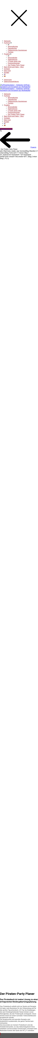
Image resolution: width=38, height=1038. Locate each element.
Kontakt (6, 122)
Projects (33, 147)
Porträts (10, 103)
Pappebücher (12, 99)
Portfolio (7, 96)
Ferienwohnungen (14, 112)
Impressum (8, 80)
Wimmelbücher (13, 98)
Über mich (7, 120)
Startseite (7, 94)
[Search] (1, 131)
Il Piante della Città (14, 111)
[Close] (19, 37)
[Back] (15, 147)
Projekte (7, 105)
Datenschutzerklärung (11, 81)
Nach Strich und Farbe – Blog (14, 116)
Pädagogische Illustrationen (17, 101)
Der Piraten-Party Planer (16, 114)
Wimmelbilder (12, 107)
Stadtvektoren (12, 109)
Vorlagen (7, 118)
